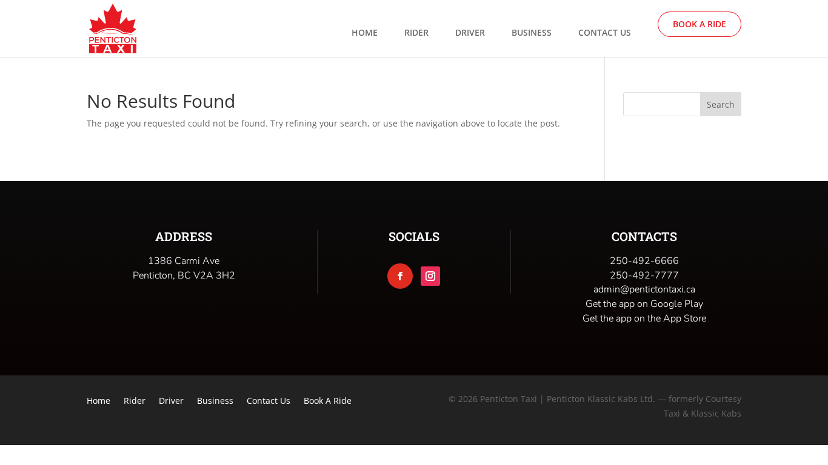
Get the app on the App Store (644, 318)
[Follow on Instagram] (430, 276)
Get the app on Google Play (644, 304)
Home (365, 33)
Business (532, 33)
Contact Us (604, 33)
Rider (416, 33)
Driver (470, 33)
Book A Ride (699, 24)
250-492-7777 (644, 275)
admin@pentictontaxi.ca (644, 289)
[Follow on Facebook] (400, 276)
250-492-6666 (644, 261)
